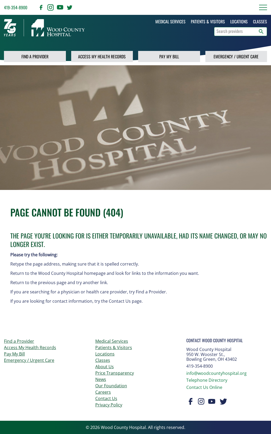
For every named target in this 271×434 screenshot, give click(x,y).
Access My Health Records (102, 56)
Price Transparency (114, 373)
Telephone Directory (206, 380)
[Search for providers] (261, 31)
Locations (105, 354)
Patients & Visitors (113, 347)
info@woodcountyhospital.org (216, 373)
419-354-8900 (15, 7)
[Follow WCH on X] (69, 7)
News (100, 379)
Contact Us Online (204, 387)
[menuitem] (170, 21)
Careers (103, 392)
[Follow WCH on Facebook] (41, 7)
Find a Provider (34, 56)
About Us (104, 367)
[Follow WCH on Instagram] (50, 7)
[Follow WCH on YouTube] (60, 7)
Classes (102, 360)
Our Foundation (111, 386)
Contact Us (106, 398)
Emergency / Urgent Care (236, 56)
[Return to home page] (44, 27)
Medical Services (111, 341)
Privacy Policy (108, 405)
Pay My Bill (169, 56)
